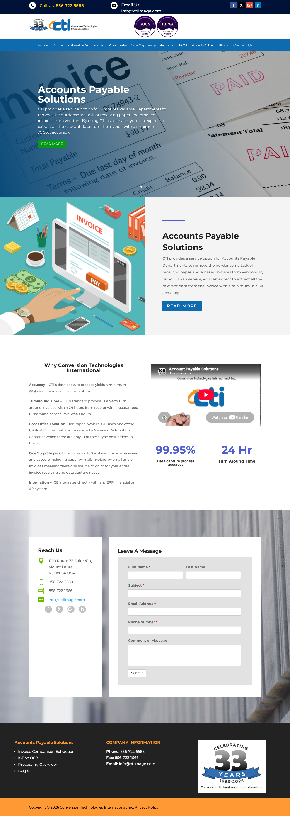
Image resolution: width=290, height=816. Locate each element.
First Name (139, 567)
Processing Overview (37, 764)
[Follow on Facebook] (233, 5)
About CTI (200, 45)
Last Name (195, 567)
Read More (52, 143)
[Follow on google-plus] (249, 5)
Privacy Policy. (147, 807)
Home (43, 45)
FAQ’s (23, 771)
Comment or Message (147, 640)
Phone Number (142, 622)
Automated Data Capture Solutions (139, 45)
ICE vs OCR (28, 758)
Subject (136, 585)
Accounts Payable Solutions (83, 94)
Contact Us (243, 45)
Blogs (223, 45)
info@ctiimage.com (141, 11)
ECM (183, 45)
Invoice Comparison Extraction (46, 751)
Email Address (142, 604)
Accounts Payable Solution (76, 45)
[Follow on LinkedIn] (258, 5)
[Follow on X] (241, 5)
